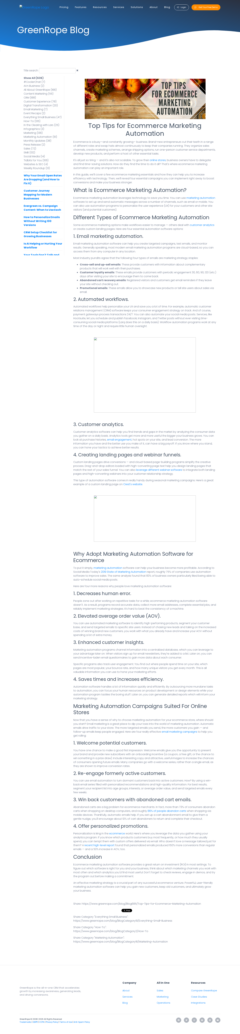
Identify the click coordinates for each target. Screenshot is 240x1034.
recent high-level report (99, 845)
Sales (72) (30, 148)
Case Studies (199, 996)
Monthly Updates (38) (37, 141)
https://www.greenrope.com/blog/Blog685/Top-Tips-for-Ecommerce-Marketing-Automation (141, 904)
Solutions (137, 7)
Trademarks (25, 1022)
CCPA (41, 1022)
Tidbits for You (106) (36, 160)
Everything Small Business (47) (43, 117)
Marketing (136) (33, 133)
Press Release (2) (34, 145)
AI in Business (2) (34, 86)
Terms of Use (66, 1022)
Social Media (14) (34, 156)
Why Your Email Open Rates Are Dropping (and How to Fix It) (43, 179)
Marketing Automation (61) (40, 137)
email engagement (119, 440)
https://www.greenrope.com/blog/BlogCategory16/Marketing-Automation (120, 942)
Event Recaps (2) (34, 113)
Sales (160, 990)
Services (118, 7)
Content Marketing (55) (38, 94)
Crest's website (132, 484)
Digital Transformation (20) (41, 105)
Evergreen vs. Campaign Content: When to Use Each (42, 208)
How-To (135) (32, 121)
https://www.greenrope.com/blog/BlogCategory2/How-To (110, 931)
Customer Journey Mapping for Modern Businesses (38, 194)
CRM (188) (30, 97)
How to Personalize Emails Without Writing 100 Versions (42, 221)
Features (81, 7)
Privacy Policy (52, 1022)
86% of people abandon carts (167, 811)
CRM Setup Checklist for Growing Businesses (40, 234)
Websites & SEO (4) (36, 164)
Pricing (64, 7)
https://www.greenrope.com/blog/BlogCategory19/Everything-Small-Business (122, 921)
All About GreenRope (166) (40, 90)
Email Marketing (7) (36, 109)
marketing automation (200, 198)
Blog (167, 7)
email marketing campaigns (179, 732)
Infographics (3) (34, 129)
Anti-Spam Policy (82, 1022)
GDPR (35, 1022)
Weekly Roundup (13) (37, 168)
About (154, 7)
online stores (158, 160)
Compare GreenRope (204, 990)
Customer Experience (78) (40, 101)
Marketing (162, 996)
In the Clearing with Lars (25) (41, 125)
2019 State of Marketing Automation (123, 572)
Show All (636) (34, 78)
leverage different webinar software (159, 470)
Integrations (198, 1002)
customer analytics (202, 225)
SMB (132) (29, 152)
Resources (100, 7)
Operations (163, 1002)
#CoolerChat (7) (34, 82)
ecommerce (117, 833)
